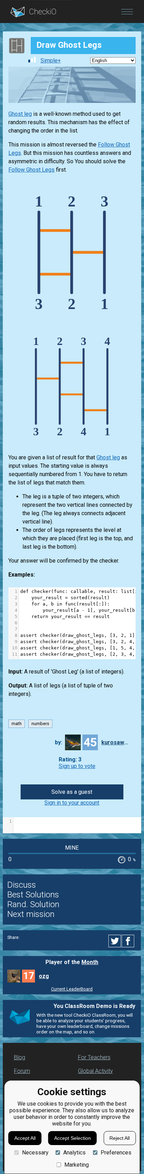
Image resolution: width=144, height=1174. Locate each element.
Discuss (21, 885)
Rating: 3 (70, 759)
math (17, 723)
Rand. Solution (33, 904)
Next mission (31, 914)
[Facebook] (129, 941)
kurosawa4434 (115, 742)
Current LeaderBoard (72, 989)
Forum (22, 1071)
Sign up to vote (77, 766)
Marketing (76, 1164)
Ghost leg (20, 114)
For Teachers (94, 1057)
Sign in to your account (71, 802)
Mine (72, 847)
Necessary (35, 1152)
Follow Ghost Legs (31, 169)
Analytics (74, 1152)
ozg (44, 976)
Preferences (116, 1152)
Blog (19, 1057)
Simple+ (51, 60)
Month (89, 962)
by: (58, 742)
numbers (40, 723)
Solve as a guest (71, 792)
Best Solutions (33, 895)
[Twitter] (115, 941)
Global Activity (95, 1071)
